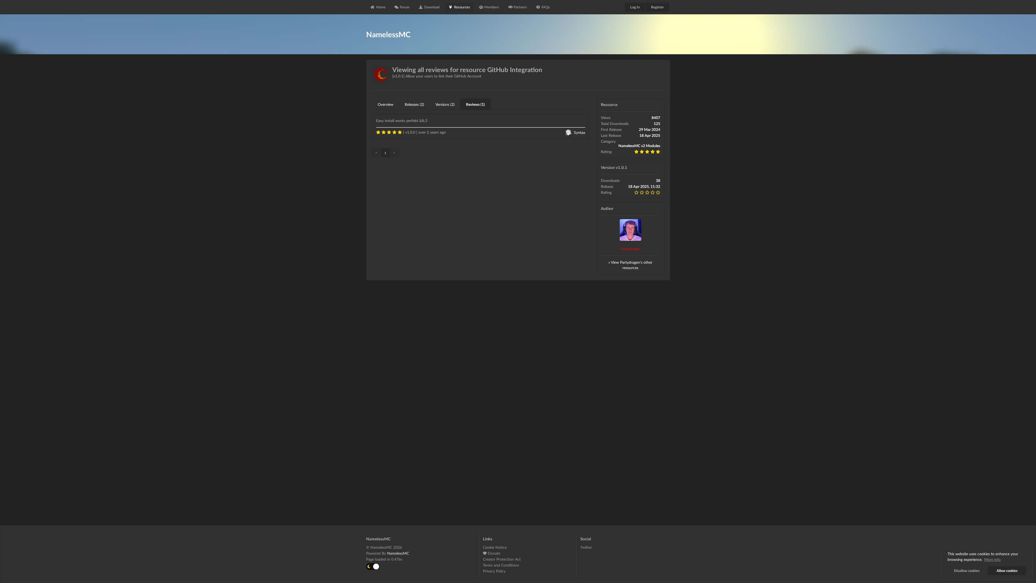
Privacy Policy (494, 571)
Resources (462, 7)
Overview (385, 104)
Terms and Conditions (501, 565)
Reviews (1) (475, 104)
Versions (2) (445, 104)
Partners (520, 7)
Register (657, 7)
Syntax (579, 132)
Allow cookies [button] (1007, 571)
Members (491, 7)
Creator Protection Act (502, 559)
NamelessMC (398, 553)
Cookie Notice (495, 547)
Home (381, 7)
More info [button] (992, 559)
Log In (635, 7)
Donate (493, 553)
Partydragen (630, 248)
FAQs (545, 7)
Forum (405, 7)
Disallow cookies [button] (967, 571)
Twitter (586, 547)
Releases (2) (414, 104)
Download (431, 7)
